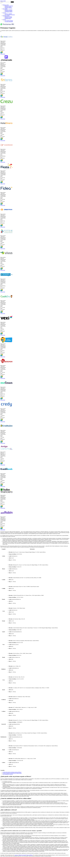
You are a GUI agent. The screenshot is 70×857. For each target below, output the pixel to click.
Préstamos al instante (8, 17)
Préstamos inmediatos (8, 9)
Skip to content (3, 0)
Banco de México (30, 855)
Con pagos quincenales (9, 21)
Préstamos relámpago (8, 7)
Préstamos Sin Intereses (9, 5)
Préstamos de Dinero (8, 16)
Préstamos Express (8, 6)
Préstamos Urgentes (6, 15)
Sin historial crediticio (8, 11)
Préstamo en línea (6, 4)
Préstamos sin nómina (8, 10)
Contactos (16, 855)
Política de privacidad (22, 855)
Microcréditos (5, 8)
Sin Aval (4, 12)
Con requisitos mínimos (9, 20)
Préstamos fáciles (8, 18)
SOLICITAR (2, 54)
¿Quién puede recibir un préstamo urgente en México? (12, 772)
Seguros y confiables (8, 13)
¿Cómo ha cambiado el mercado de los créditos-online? (12, 773)
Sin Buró (4, 19)
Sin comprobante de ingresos (10, 14)
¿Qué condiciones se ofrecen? (8, 774)
